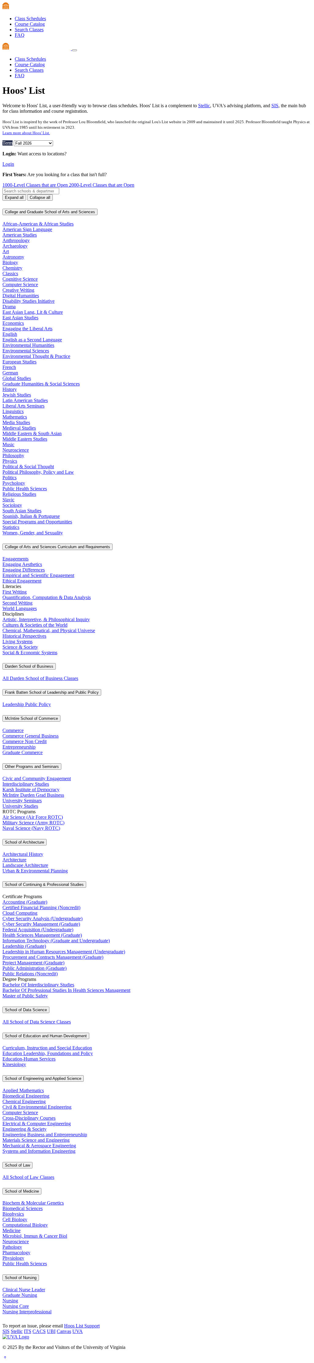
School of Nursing (20, 1277)
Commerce (13, 730)
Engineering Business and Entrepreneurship (44, 1134)
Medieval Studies (19, 428)
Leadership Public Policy (26, 704)
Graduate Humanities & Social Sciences (41, 383)
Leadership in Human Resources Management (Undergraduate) (63, 951)
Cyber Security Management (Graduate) (41, 924)
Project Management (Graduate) (33, 962)
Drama (9, 306)
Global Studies (16, 378)
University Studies (20, 806)
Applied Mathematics (23, 1090)
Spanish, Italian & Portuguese (31, 516)
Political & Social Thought (28, 466)
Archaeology (15, 246)
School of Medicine (22, 1191)
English (9, 334)
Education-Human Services (29, 1058)
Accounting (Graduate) (24, 902)
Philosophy (13, 455)
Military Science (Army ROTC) (33, 822)
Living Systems (17, 641)
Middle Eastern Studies (24, 439)
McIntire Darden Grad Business (33, 795)
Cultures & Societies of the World (34, 625)
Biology (10, 262)
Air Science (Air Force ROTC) (32, 817)
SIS (274, 105)
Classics (10, 273)
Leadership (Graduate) (24, 946)
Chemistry (12, 268)
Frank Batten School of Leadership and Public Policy (52, 692)
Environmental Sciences (25, 350)
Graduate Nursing (19, 1295)
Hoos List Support (82, 1325)
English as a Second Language (32, 339)
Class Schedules (30, 18)
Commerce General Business (30, 735)
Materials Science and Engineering (36, 1140)
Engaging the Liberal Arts (27, 328)
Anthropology (16, 240)
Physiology (13, 1258)
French (9, 367)
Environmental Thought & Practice (36, 356)
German (10, 372)
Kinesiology (14, 1064)
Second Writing (17, 603)
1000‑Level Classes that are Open (35, 185)
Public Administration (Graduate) (34, 968)
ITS (27, 1331)
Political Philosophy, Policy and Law (38, 472)
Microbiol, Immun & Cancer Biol (34, 1236)
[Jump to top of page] (4, 1357)
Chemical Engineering (24, 1101)
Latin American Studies (25, 400)
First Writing (14, 591)
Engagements (15, 558)
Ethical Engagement (21, 580)
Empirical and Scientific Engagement (38, 575)
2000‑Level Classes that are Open (101, 185)
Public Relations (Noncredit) (30, 973)
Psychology (13, 483)
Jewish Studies (16, 394)
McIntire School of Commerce (31, 718)
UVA (77, 1331)
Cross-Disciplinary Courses (29, 1118)
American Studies (19, 234)
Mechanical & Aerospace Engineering (39, 1145)
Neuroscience (15, 450)
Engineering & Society (24, 1129)
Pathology (12, 1247)
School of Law (17, 1165)
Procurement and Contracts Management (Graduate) (52, 957)
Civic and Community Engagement (36, 778)
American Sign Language (27, 229)
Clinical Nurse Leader (23, 1289)
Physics (9, 461)
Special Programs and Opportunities (37, 521)
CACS (39, 1331)
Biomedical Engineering (25, 1096)
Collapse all (40, 197)
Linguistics (13, 411)
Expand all (14, 197)
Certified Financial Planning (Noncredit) (41, 907)
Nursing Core (15, 1306)
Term (7, 143)
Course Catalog (30, 24)
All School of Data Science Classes (36, 1021)
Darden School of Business (29, 666)
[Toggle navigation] (74, 50)
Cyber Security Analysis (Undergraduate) (42, 918)
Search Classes (29, 29)
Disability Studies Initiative (28, 301)
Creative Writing (18, 290)
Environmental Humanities (28, 345)
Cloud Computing (19, 913)
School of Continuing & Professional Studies (44, 884)
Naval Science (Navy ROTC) (31, 828)
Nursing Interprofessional (27, 1311)
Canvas (64, 1331)
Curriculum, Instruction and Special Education (47, 1047)
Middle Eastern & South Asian (32, 433)
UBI (51, 1331)
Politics (9, 477)
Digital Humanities (20, 295)
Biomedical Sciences (22, 1208)
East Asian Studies (20, 317)
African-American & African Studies (38, 223)
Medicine (11, 1230)
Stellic (204, 105)
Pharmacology (16, 1252)
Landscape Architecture (25, 865)
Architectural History (22, 854)
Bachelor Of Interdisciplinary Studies (38, 984)
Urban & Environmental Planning (35, 870)
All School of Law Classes (28, 1177)
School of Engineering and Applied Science (43, 1078)
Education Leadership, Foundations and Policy (47, 1053)
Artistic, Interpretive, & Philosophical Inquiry (46, 619)
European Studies (19, 361)
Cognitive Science (20, 279)
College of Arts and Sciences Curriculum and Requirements (57, 547)
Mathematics (14, 417)
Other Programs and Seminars (32, 766)
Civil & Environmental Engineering (36, 1107)
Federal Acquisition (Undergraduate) (37, 929)
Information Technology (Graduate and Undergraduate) (56, 940)
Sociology (12, 505)
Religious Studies (19, 494)
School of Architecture (24, 842)
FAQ (20, 35)
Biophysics (13, 1214)
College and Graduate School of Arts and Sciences (50, 212)
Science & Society (20, 647)
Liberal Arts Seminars (23, 405)
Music (8, 444)
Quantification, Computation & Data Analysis (46, 597)
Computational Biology (25, 1225)
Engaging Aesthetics (22, 564)
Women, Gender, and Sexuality (32, 532)
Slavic (8, 499)
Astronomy (13, 257)
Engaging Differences (23, 569)
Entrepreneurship (19, 747)
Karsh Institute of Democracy (30, 789)
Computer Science (20, 284)
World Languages (19, 608)
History (9, 389)
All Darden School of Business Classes (40, 678)
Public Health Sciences (24, 488)
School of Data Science (26, 1010)
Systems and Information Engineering (38, 1151)
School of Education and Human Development (46, 1036)
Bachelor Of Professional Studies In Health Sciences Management (66, 990)
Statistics (10, 527)
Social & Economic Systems (29, 652)
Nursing (10, 1300)
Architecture (14, 859)
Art (5, 251)
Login (8, 164)
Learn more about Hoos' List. (26, 133)
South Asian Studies (21, 510)
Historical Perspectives (24, 636)
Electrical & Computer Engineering (36, 1123)
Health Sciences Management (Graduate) (42, 935)
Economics (13, 323)
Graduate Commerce (22, 752)
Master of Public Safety (25, 995)
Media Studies (16, 422)
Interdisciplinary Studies (25, 784)
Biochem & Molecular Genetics (33, 1202)
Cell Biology (14, 1219)
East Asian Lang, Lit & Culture (32, 312)
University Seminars (22, 800)
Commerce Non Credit (24, 741)
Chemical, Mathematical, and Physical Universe (48, 630)
